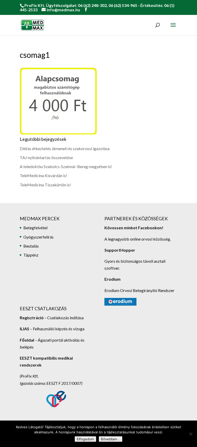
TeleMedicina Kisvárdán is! (43, 175)
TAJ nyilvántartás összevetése (46, 157)
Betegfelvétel (35, 227)
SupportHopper (119, 250)
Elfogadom (85, 439)
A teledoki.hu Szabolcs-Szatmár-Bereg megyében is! (66, 166)
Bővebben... (110, 439)
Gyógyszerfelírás (38, 236)
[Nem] (190, 433)
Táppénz (30, 254)
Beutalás (31, 245)
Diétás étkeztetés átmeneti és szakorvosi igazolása (65, 148)
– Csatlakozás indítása (64, 317)
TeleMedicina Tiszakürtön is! (45, 184)
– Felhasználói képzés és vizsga (52, 328)
